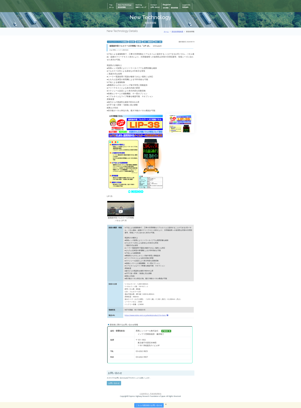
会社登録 (166, 8)
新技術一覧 (167, 331)
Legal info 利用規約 (186, 6)
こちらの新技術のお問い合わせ (149, 405)
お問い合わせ (114, 383)
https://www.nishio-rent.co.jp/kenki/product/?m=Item (145, 315)
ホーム (166, 31)
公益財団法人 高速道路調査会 (150, 394)
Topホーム (111, 6)
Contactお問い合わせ (155, 6)
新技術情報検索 (177, 31)
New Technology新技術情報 (124, 6)
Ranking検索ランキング (141, 6)
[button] (120, 208)
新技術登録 (174, 8)
